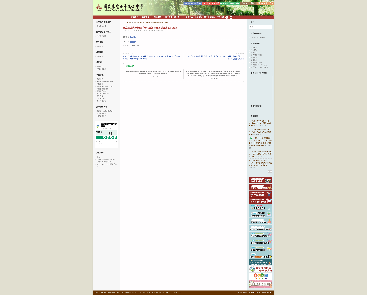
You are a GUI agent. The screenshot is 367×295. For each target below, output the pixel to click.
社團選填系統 (101, 91)
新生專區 (100, 46)
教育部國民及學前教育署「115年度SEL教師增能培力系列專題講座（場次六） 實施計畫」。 (260, 163)
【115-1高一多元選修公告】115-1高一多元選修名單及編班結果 (260, 132)
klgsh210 (127, 30)
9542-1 (126, 37)
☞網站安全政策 (254, 292)
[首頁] (124, 23)
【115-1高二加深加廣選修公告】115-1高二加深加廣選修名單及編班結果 (260, 154)
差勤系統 (254, 48)
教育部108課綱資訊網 (105, 111)
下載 (132, 37)
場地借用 (254, 60)
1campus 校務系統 (258, 37)
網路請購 (254, 52)
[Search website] (235, 17)
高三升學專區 (101, 98)
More (270, 171)
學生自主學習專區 (103, 94)
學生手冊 (100, 84)
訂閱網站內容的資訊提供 (106, 159)
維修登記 (254, 57)
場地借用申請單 (256, 62)
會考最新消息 (101, 36)
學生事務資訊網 (102, 89)
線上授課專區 (101, 101)
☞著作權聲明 (242, 292)
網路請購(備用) (256, 55)
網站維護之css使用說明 (259, 67)
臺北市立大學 (101, 26)
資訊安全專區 (101, 113)
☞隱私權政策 (266, 292)
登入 (98, 157)
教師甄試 (100, 66)
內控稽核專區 (101, 116)
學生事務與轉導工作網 (105, 86)
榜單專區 (100, 56)
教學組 (151, 30)
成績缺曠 (100, 79)
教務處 (146, 30)
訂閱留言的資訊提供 (104, 162)
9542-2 (126, 42)
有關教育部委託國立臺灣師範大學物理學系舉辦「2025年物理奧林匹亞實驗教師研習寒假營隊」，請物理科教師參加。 (153, 72)
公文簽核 (254, 50)
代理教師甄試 (101, 69)
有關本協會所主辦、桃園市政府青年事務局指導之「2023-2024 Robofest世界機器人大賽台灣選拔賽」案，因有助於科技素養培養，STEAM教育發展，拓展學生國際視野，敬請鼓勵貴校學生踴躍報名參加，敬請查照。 (213, 74)
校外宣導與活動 (158, 30)
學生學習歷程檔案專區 (105, 81)
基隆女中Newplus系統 (259, 65)
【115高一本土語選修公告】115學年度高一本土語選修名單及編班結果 (260, 123)
